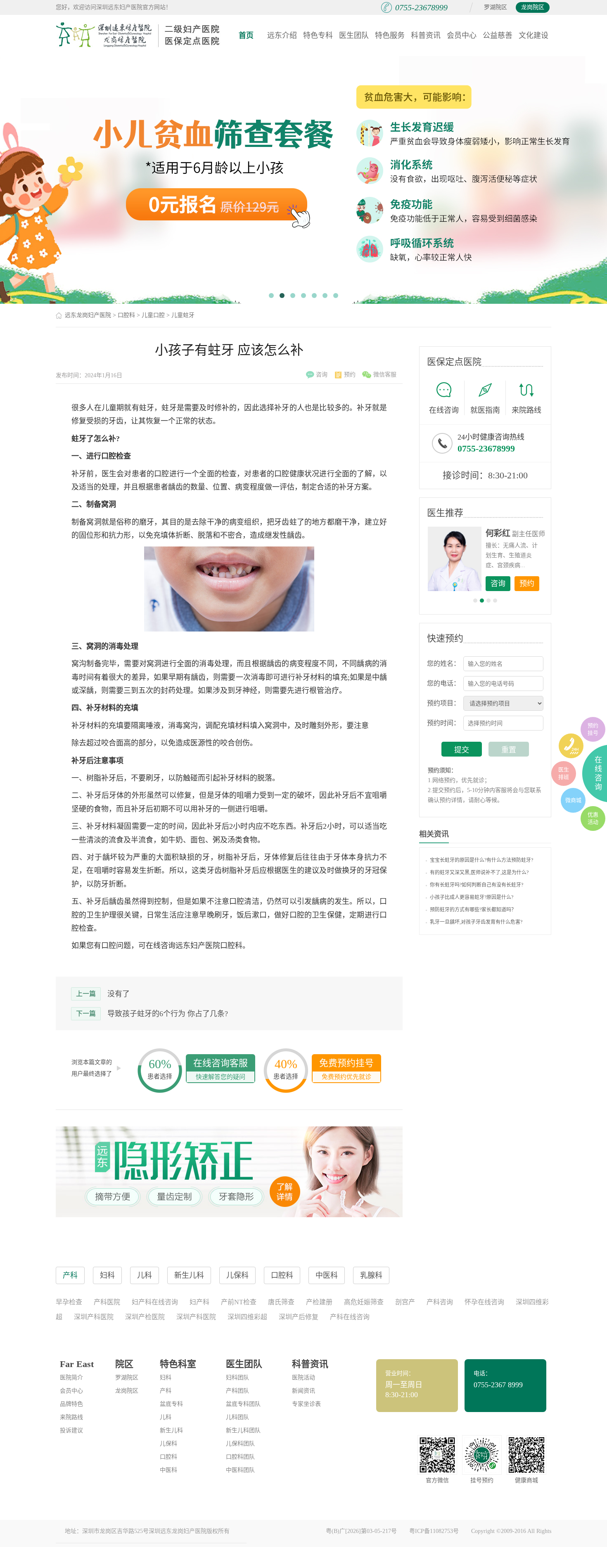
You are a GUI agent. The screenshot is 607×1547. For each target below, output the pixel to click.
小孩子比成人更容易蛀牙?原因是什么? (471, 897)
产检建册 (319, 1302)
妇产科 (199, 1302)
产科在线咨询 (350, 1316)
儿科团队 (237, 1417)
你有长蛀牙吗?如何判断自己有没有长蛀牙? (476, 885)
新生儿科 (171, 1430)
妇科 (165, 1377)
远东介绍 (282, 35)
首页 (246, 35)
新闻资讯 (303, 1391)
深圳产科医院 (94, 1316)
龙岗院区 (532, 7)
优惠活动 (593, 818)
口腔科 (126, 315)
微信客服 (384, 374)
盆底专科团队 (243, 1404)
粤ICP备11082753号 (434, 1531)
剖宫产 (405, 1302)
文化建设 (533, 35)
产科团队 (237, 1391)
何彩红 (498, 533)
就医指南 (485, 410)
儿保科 (168, 1444)
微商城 (573, 800)
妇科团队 (237, 1377)
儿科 (165, 1417)
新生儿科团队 (243, 1430)
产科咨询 (440, 1302)
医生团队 (354, 35)
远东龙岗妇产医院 (88, 315)
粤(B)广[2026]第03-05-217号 (361, 1531)
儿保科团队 (240, 1444)
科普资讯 (426, 35)
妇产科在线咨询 (155, 1302)
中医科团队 (240, 1470)
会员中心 (462, 35)
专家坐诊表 (306, 1404)
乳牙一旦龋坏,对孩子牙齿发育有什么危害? (476, 922)
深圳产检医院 (145, 1316)
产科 (165, 1391)
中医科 (168, 1470)
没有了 (118, 994)
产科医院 (107, 1302)
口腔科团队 (240, 1457)
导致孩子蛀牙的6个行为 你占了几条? (167, 1014)
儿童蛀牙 (182, 315)
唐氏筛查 (281, 1302)
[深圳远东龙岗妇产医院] (138, 35)
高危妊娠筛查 (364, 1302)
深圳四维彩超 (247, 1316)
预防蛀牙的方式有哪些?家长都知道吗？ (473, 910)
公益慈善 (497, 35)
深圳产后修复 (298, 1316)
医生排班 (563, 773)
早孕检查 (69, 1302)
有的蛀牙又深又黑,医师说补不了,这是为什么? (479, 872)
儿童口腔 (153, 315)
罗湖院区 (495, 7)
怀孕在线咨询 (484, 1302)
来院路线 (526, 410)
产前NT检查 (238, 1302)
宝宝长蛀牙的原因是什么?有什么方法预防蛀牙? (481, 860)
